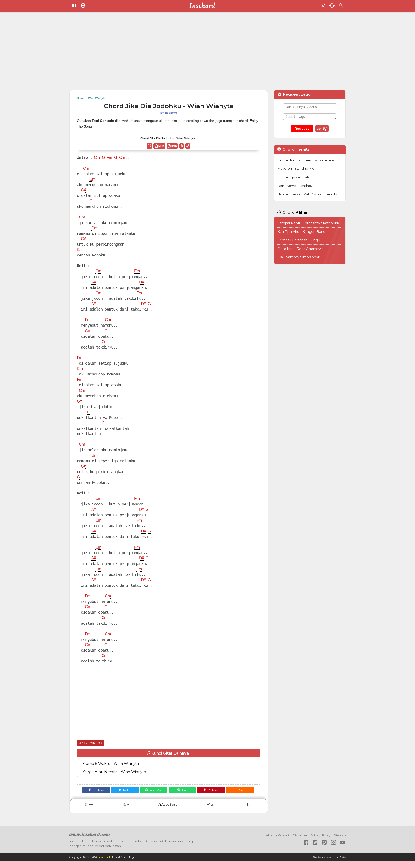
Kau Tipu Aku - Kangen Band (301, 232)
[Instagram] (333, 842)
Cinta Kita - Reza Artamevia (300, 249)
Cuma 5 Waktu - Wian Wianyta (111, 763)
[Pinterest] (324, 842)
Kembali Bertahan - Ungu (298, 240)
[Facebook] (306, 842)
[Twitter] (315, 842)
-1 (246, 804)
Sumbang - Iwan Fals (293, 177)
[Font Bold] (181, 146)
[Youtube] (343, 842)
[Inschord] (203, 6)
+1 (208, 804)
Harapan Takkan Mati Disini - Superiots (307, 194)
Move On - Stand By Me (295, 168)
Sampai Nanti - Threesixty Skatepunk (306, 160)
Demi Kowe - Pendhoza (296, 185)
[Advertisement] (207, 53)
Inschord (104, 857)
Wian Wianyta (92, 742)
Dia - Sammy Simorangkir (298, 257)
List (319, 128)
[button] (240, 790)
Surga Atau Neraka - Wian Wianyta (114, 771)
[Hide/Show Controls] (187, 146)
